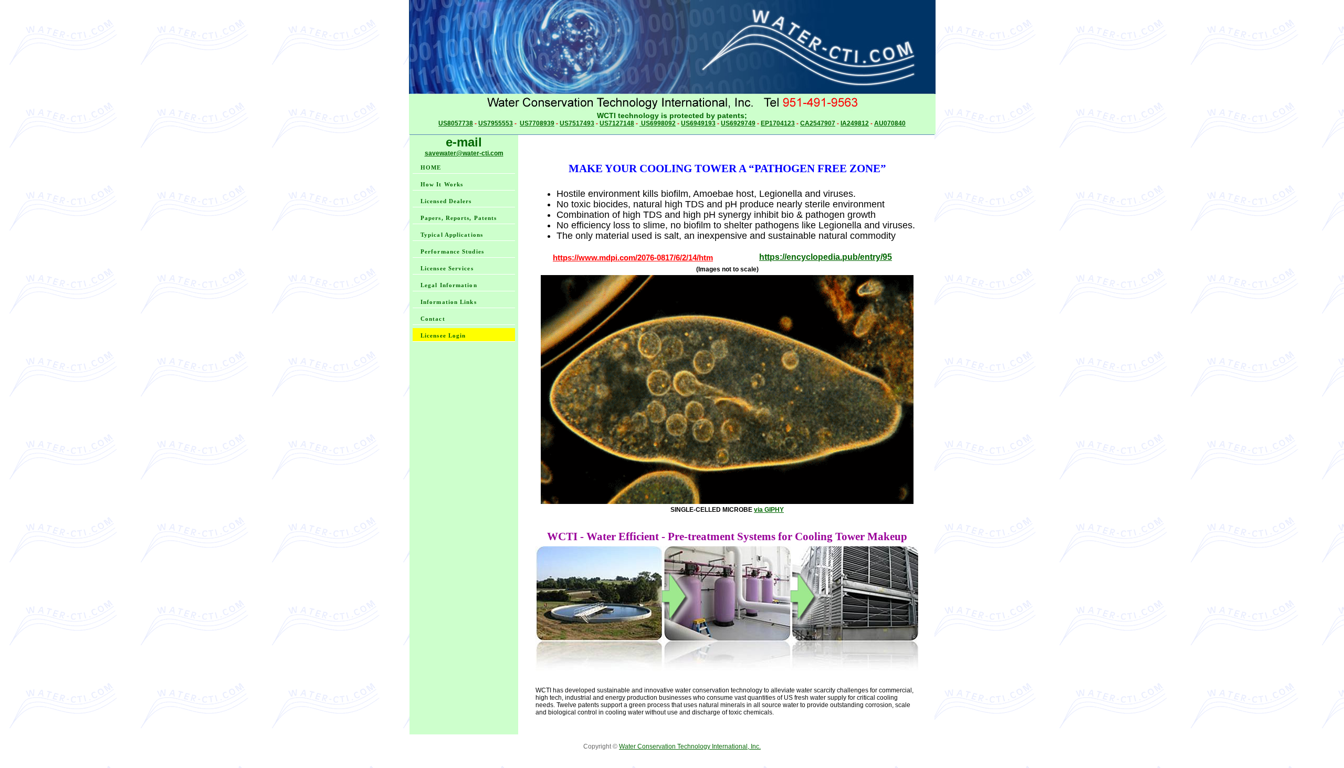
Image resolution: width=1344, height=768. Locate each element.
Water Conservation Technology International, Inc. (690, 746)
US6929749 (738, 123)
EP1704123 (778, 123)
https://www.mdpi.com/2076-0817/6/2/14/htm (633, 257)
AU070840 (890, 123)
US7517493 (577, 123)
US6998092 (657, 123)
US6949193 (698, 123)
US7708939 (537, 123)
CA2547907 (817, 123)
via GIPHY (769, 509)
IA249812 (855, 123)
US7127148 (617, 123)
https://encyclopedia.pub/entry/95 (825, 257)
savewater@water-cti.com (464, 153)
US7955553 (495, 123)
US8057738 (455, 123)
